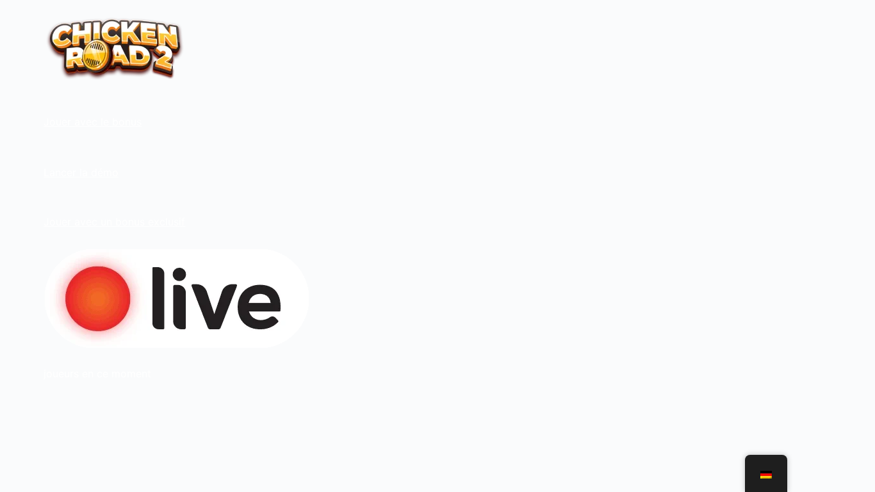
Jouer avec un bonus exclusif (114, 221)
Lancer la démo (81, 172)
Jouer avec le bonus (93, 121)
